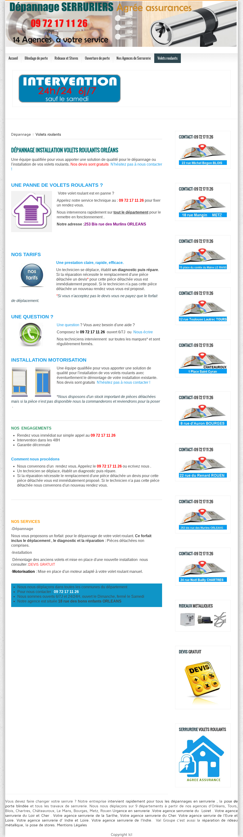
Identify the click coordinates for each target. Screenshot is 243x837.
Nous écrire (143, 332)
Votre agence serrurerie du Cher (148, 815)
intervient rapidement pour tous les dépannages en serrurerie (162, 801)
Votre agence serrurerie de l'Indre (121, 820)
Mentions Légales (71, 825)
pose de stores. (43, 825)
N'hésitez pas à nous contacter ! (123, 382)
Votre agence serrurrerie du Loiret (182, 811)
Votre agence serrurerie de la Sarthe (85, 815)
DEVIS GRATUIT (41, 564)
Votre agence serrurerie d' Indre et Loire (53, 820)
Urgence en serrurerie (131, 811)
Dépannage (21, 134)
